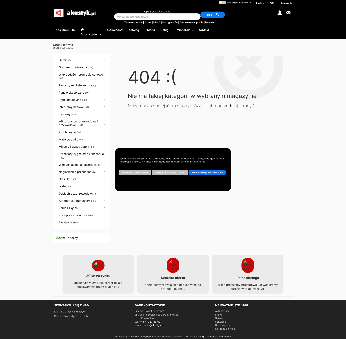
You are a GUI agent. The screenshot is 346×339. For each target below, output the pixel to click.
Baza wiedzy (222, 325)
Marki (218, 314)
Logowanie (286, 3)
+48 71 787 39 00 (150, 321)
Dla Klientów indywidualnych (71, 316)
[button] (260, 3)
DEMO (156, 22)
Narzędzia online (225, 328)
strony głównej (191, 105)
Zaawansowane (133, 22)
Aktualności (222, 310)
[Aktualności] (288, 12)
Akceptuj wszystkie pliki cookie (207, 172)
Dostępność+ (170, 22)
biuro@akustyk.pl (153, 325)
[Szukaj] (212, 15)
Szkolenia (221, 321)
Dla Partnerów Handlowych (70, 311)
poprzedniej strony (233, 105)
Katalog (134, 30)
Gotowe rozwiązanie (191, 22)
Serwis (219, 318)
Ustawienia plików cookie (217, 336)
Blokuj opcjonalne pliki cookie (170, 172)
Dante (148, 22)
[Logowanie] (279, 12)
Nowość (210, 22)
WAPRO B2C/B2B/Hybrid (140, 336)
